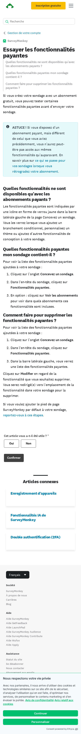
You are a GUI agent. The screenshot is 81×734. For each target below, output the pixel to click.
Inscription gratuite (48, 6)
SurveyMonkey (14, 591)
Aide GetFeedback (16, 623)
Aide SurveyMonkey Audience (23, 631)
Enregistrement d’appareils (34, 493)
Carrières (11, 599)
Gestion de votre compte (24, 33)
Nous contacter (15, 668)
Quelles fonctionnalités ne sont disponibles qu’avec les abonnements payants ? (40, 64)
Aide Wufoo (13, 640)
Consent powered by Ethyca (60, 729)
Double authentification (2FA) (35, 537)
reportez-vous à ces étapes (23, 415)
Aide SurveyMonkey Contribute (24, 636)
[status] (40, 149)
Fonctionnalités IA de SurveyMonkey (28, 517)
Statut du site (14, 659)
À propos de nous (16, 595)
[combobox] (17, 575)
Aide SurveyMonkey (17, 618)
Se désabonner (14, 664)
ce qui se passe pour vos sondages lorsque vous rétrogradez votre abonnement (38, 166)
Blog (8, 604)
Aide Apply (12, 644)
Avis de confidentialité (39, 700)
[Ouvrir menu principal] (71, 5)
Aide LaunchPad (15, 627)
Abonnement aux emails (20, 672)
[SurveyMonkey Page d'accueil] (10, 6)
